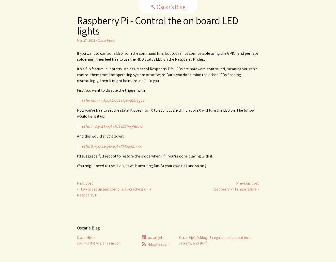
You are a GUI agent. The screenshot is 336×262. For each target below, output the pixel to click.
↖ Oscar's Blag (168, 6)
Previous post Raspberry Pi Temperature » (235, 186)
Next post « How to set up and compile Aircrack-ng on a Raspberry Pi (114, 189)
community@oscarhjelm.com (99, 243)
